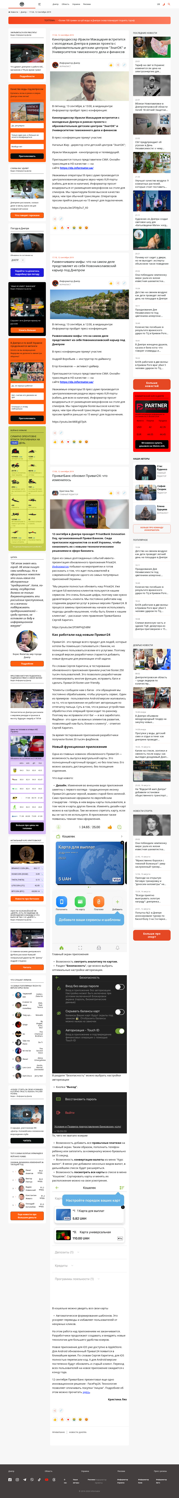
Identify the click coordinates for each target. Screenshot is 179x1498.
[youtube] (46, 1479)
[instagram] (17, 1479)
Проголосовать (27, 156)
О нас (65, 1481)
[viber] (32, 1479)
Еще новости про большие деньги (27, 1216)
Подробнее (27, 663)
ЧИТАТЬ (27, 1140)
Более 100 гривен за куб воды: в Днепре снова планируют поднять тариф (97, 20)
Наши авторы (76, 1481)
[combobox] (17, 260)
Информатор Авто (161, 1481)
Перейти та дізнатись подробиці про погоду (27, 273)
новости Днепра (77, 1432)
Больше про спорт (152, 935)
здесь (86, 1392)
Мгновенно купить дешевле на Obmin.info (152, 445)
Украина (76, 4)
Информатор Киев (143, 1481)
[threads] (54, 1479)
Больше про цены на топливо (27, 827)
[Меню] (39, 4)
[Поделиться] (118, 65)
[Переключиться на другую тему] (163, 4)
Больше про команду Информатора (151, 528)
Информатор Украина (122, 1481)
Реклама (87, 4)
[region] (27, 267)
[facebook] (10, 1479)
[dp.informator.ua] (21, 4)
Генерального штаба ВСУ (32, 547)
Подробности (27, 76)
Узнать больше (27, 330)
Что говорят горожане (27, 215)
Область (65, 4)
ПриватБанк (58, 1432)
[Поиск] (169, 4)
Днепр (56, 4)
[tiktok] (39, 1479)
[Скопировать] (124, 65)
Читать (27, 967)
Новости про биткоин (27, 898)
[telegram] (24, 1479)
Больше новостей (152, 384)
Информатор (60, 566)
